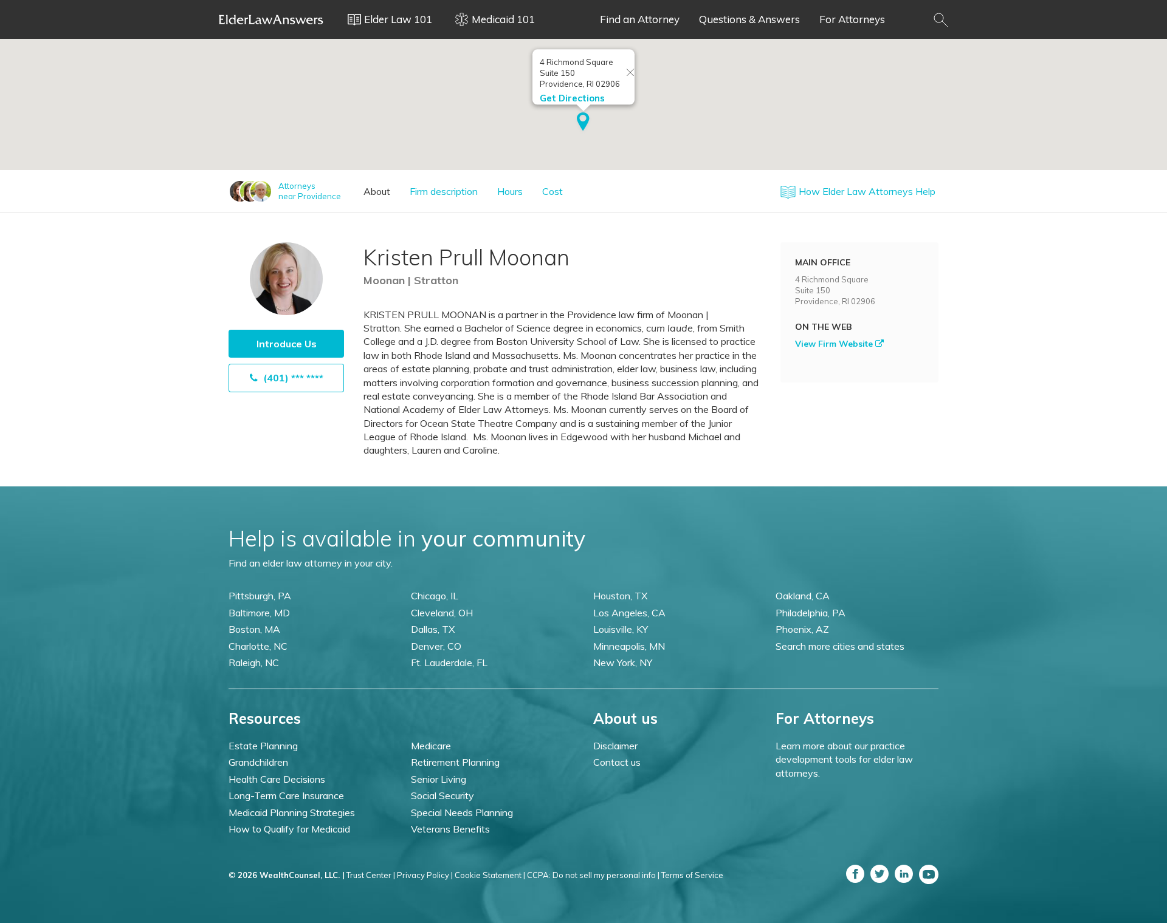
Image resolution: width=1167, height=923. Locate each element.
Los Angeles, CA (629, 613)
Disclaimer (615, 746)
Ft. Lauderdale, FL (449, 662)
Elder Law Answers (271, 19)
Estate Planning (263, 746)
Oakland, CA (803, 596)
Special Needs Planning (462, 812)
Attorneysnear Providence (309, 191)
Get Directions (572, 98)
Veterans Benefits (450, 829)
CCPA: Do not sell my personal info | (593, 875)
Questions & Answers (749, 19)
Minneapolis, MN (629, 646)
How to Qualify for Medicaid (289, 829)
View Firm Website (835, 343)
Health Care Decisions (277, 779)
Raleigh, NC (254, 662)
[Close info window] (630, 73)
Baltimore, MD (259, 613)
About (376, 191)
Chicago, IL (434, 596)
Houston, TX (620, 596)
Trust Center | (370, 875)
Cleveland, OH (442, 613)
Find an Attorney (640, 19)
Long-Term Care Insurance (286, 795)
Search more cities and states (840, 646)
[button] (583, 122)
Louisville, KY (620, 629)
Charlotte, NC (258, 646)
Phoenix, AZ (802, 629)
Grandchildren (258, 762)
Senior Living (438, 779)
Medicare (431, 746)
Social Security (442, 795)
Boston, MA (254, 629)
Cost (552, 191)
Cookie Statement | (490, 875)
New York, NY (622, 662)
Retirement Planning (455, 762)
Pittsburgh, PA (260, 596)
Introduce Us (286, 344)
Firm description (444, 191)
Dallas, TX (433, 629)
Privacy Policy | (425, 875)
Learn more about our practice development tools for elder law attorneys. (844, 759)
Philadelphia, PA (810, 613)
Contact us (617, 762)
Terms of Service (692, 875)
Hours (510, 191)
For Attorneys (852, 19)
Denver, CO (436, 646)
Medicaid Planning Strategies (292, 812)
